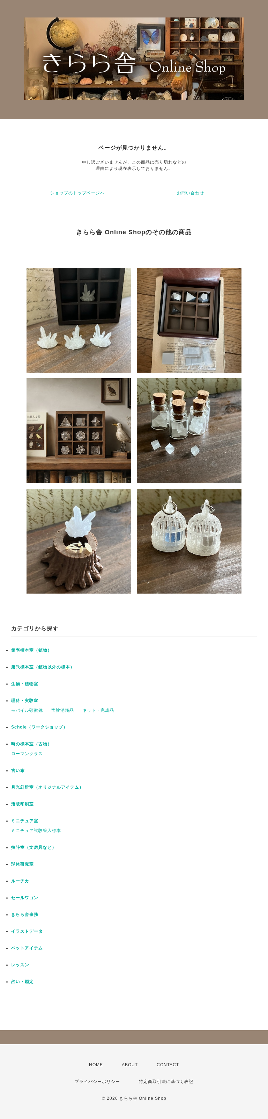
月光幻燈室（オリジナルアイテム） (47, 787)
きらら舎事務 (24, 914)
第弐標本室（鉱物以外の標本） (43, 667)
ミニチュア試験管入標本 (36, 830)
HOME (96, 1064)
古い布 (18, 770)
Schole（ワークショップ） (39, 727)
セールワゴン (24, 897)
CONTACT (168, 1064)
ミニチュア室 (24, 820)
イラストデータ (27, 931)
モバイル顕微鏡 (27, 710)
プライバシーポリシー (97, 1081)
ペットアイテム (27, 948)
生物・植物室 (24, 683)
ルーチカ (20, 880)
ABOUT (130, 1064)
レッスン (20, 964)
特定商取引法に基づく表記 (166, 1081)
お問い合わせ (190, 193)
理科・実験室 (24, 700)
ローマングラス (27, 753)
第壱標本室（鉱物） (31, 650)
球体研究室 (22, 864)
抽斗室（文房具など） (34, 847)
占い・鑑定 (22, 981)
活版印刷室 (22, 804)
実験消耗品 (62, 710)
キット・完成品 (98, 710)
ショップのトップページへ (77, 193)
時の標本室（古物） (31, 743)
